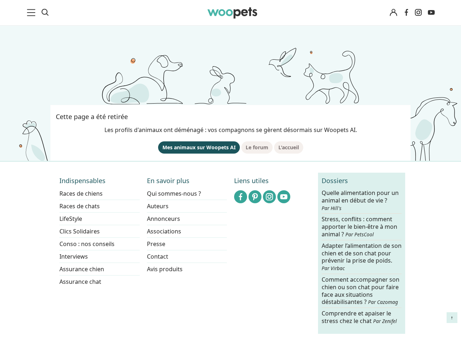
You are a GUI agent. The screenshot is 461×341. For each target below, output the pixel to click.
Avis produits (165, 269)
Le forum (257, 147)
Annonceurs (163, 219)
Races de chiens (81, 193)
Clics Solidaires (79, 231)
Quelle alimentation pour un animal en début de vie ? (360, 200)
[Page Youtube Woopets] (431, 12)
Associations (164, 231)
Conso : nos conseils (87, 244)
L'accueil (288, 147)
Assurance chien (81, 269)
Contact (157, 256)
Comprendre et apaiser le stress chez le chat (359, 317)
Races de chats (79, 206)
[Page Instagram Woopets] (418, 12)
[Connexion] (393, 13)
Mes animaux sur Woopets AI (199, 147)
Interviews (73, 256)
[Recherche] (45, 12)
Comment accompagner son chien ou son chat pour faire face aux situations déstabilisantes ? (360, 291)
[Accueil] (232, 12)
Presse (156, 244)
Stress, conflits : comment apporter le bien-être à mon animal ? (359, 227)
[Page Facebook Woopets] (406, 12)
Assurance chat (80, 282)
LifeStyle (70, 219)
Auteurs (158, 206)
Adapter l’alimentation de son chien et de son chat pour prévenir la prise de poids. (362, 257)
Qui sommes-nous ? (174, 193)
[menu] (32, 12)
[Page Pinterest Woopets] (255, 196)
